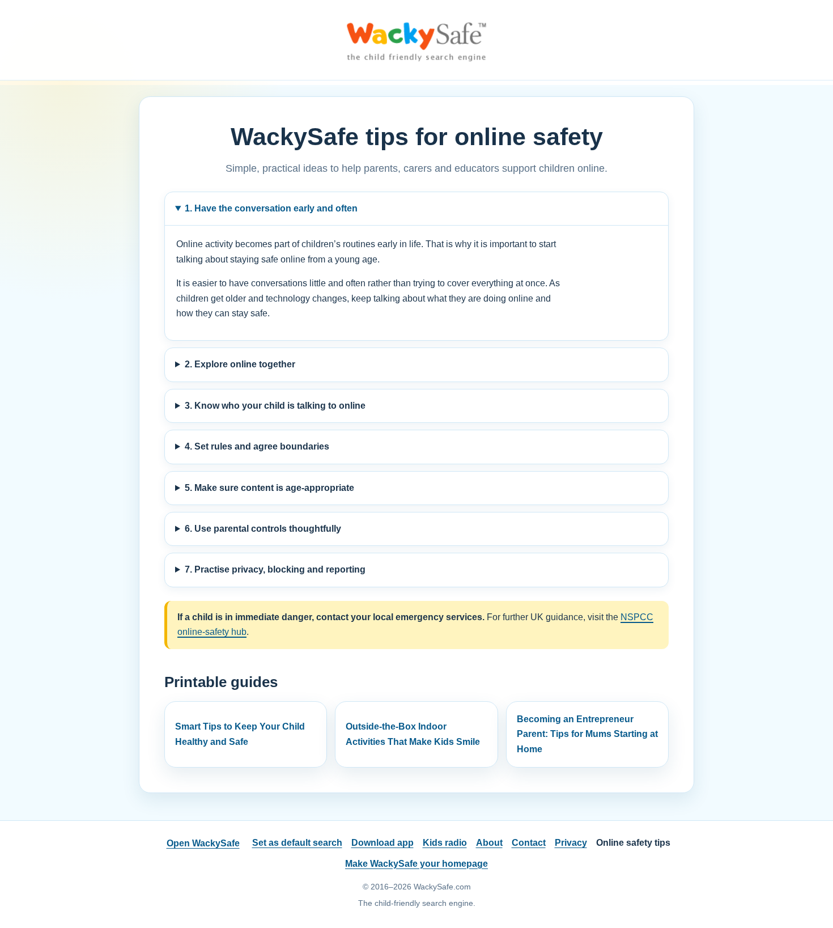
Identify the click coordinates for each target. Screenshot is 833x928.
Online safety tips (633, 843)
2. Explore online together (240, 364)
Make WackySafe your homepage (416, 863)
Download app (382, 843)
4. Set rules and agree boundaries (257, 446)
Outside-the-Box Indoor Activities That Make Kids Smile (413, 734)
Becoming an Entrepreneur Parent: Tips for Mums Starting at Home (587, 734)
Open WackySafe (203, 843)
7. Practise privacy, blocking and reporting (275, 569)
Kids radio (445, 843)
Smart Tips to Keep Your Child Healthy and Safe (240, 734)
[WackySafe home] (416, 41)
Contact (529, 843)
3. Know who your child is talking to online (275, 405)
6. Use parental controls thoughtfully (263, 528)
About (489, 843)
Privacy (571, 843)
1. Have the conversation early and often (271, 208)
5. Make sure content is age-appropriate (269, 488)
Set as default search (297, 843)
